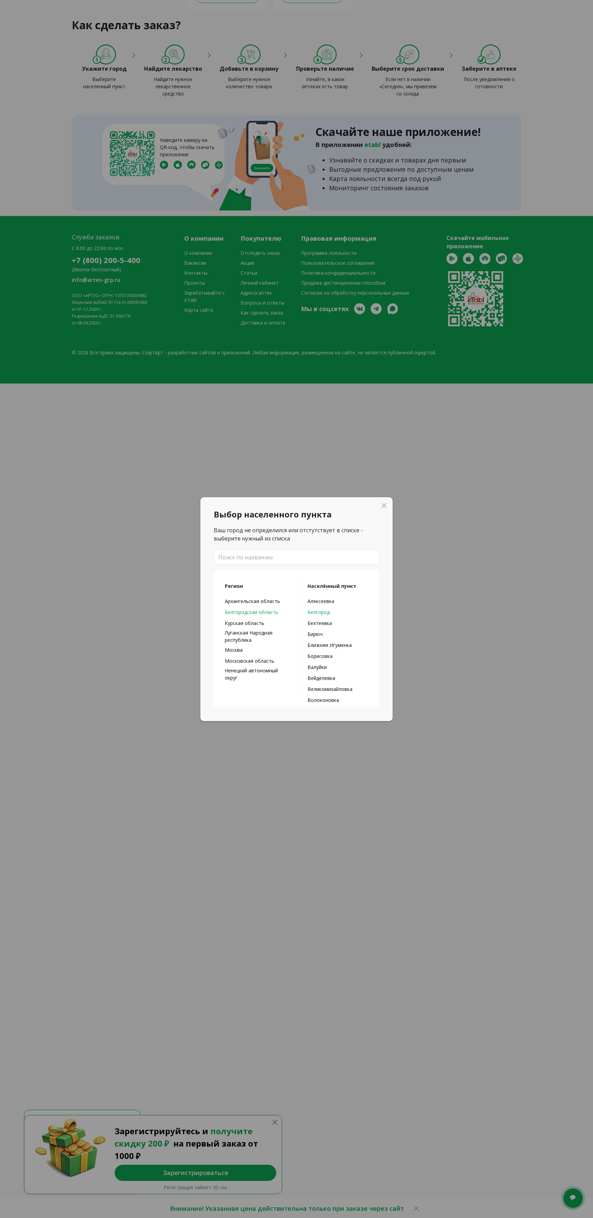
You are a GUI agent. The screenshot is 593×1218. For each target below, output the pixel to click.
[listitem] (255, 600)
